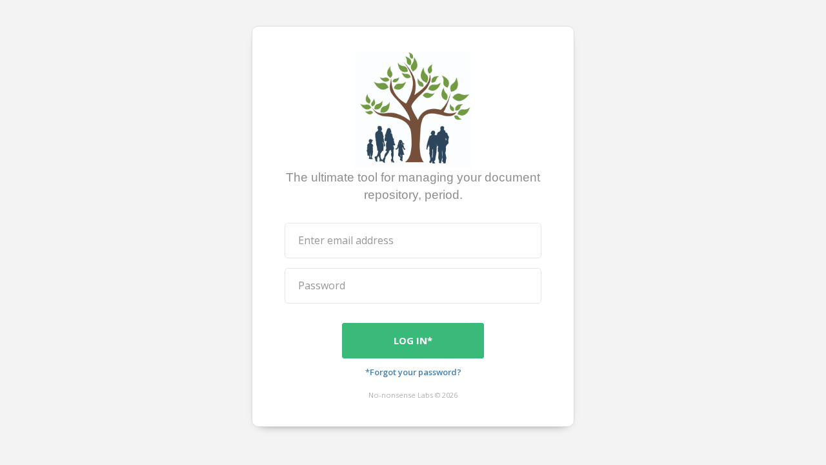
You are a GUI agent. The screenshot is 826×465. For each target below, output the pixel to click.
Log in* (413, 340)
